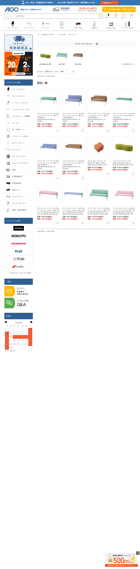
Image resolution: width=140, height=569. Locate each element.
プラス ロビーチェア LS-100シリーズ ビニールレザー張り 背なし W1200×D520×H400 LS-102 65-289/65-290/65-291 (48, 211)
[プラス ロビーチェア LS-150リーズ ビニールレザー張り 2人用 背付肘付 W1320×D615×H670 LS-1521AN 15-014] (99, 100)
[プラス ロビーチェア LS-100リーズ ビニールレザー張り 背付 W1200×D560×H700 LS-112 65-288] (99, 195)
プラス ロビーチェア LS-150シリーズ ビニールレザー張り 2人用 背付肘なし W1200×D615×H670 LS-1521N (73, 117)
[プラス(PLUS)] (18, 251)
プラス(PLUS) (61, 34)
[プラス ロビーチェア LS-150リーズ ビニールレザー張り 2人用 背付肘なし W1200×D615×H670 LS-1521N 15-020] (73, 100)
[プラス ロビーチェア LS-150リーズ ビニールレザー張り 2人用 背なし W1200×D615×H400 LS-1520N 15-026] (48, 100)
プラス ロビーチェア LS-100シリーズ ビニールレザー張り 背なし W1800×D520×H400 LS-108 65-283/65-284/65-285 (73, 211)
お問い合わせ (121, 9)
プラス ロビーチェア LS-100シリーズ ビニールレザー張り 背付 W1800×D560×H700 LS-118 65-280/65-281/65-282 (124, 211)
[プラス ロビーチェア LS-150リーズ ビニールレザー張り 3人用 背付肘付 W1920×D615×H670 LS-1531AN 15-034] (73, 147)
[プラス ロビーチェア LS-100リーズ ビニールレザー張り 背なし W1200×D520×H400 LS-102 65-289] (48, 195)
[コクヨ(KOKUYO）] (18, 236)
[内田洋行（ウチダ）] (18, 228)
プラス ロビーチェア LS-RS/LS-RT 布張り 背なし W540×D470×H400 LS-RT (97, 163)
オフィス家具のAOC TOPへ (45, 34)
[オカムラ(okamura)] (18, 243)
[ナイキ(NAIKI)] (18, 266)
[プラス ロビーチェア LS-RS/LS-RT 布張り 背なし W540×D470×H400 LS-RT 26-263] (99, 147)
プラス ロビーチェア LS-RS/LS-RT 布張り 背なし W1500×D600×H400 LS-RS (123, 163)
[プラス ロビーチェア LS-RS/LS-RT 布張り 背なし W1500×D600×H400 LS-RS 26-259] (124, 147)
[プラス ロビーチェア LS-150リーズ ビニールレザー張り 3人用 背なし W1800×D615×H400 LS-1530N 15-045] (124, 100)
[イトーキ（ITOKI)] (18, 259)
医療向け (95, 28)
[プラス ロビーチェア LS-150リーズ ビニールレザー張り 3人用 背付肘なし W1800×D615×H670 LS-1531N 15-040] (48, 147)
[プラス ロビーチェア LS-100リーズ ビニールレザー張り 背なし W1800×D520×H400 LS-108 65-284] (73, 195)
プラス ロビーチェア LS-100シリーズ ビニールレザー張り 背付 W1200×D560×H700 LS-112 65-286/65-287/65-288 (99, 211)
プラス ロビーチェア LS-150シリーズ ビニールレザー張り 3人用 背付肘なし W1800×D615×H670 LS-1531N (48, 164)
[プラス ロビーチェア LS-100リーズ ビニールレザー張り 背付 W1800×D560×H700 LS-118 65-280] (124, 195)
